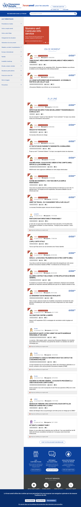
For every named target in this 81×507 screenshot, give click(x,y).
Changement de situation (35, 280)
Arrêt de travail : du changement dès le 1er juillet (49, 202)
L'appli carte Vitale (37, 241)
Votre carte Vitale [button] (7, 33)
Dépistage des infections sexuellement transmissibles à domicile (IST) (51, 111)
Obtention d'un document (35, 148)
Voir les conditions (68, 469)
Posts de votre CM (33, 204)
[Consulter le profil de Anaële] (31, 331)
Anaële (36, 328)
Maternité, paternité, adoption (36, 84)
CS (35, 420)
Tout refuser (41, 500)
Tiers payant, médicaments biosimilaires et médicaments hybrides (51, 61)
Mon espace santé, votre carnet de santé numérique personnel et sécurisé (50, 334)
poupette (36, 214)
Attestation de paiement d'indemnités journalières (49, 146)
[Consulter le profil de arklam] (31, 401)
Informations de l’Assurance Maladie (38, 166)
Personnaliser (51, 500)
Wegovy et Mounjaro (37, 130)
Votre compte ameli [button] (7, 28)
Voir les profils (35, 469)
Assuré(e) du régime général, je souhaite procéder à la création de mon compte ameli (50, 381)
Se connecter (55, 9)
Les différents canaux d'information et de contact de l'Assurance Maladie (50, 358)
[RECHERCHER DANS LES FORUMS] (75, 13)
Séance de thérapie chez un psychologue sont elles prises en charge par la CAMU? (50, 404)
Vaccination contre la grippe (41, 315)
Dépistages (32, 114)
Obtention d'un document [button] (9, 42)
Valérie (36, 55)
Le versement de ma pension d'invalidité (44, 295)
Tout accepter (30, 500)
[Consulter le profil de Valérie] (31, 58)
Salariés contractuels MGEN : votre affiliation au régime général (52, 276)
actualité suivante (78, 21)
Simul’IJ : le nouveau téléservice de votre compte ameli (51, 258)
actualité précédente (26, 21)
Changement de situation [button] (9, 38)
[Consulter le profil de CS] (31, 423)
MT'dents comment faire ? (39, 425)
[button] (40, 8)
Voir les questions (52, 469)
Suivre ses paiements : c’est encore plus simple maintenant (47, 181)
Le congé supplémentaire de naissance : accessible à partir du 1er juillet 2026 (50, 81)
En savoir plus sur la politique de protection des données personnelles (40, 504)
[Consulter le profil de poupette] (31, 216)
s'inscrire (65, 9)
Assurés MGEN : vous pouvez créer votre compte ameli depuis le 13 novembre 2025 (50, 163)
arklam (36, 399)
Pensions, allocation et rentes (36, 298)
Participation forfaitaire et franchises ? (45, 218)
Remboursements (33, 64)
